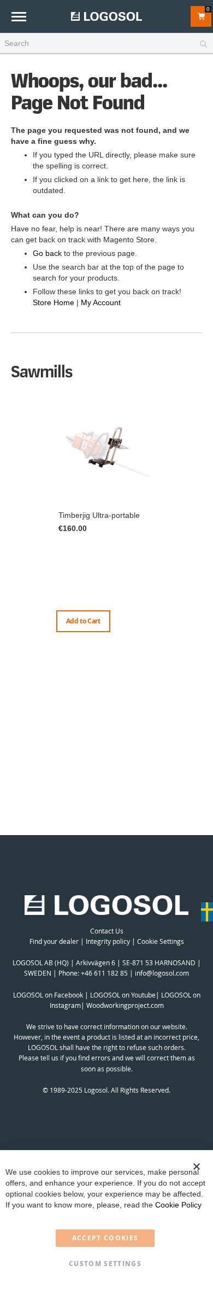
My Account (101, 302)
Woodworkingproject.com (125, 1005)
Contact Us (106, 930)
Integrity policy (108, 941)
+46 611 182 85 (104, 973)
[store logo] (106, 16)
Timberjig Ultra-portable (99, 515)
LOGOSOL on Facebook (48, 994)
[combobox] (106, 43)
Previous (13, 517)
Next (199, 528)
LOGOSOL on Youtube (123, 994)
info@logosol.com (162, 973)
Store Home (53, 302)
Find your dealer (54, 941)
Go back (47, 253)
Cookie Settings (160, 941)
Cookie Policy (178, 1204)
